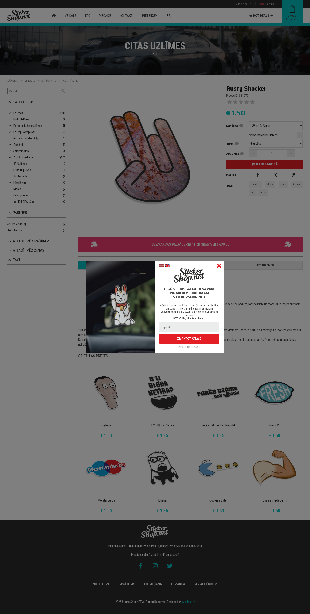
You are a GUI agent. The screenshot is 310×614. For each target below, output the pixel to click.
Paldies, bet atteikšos (189, 347)
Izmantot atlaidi (189, 339)
